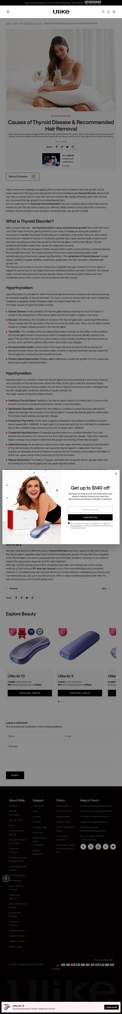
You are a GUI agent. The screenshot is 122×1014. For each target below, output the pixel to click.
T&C (105, 523)
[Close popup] (116, 473)
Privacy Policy (76, 526)
